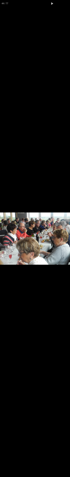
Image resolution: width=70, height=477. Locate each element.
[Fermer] (66, 3)
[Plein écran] (59, 3)
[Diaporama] (52, 3)
